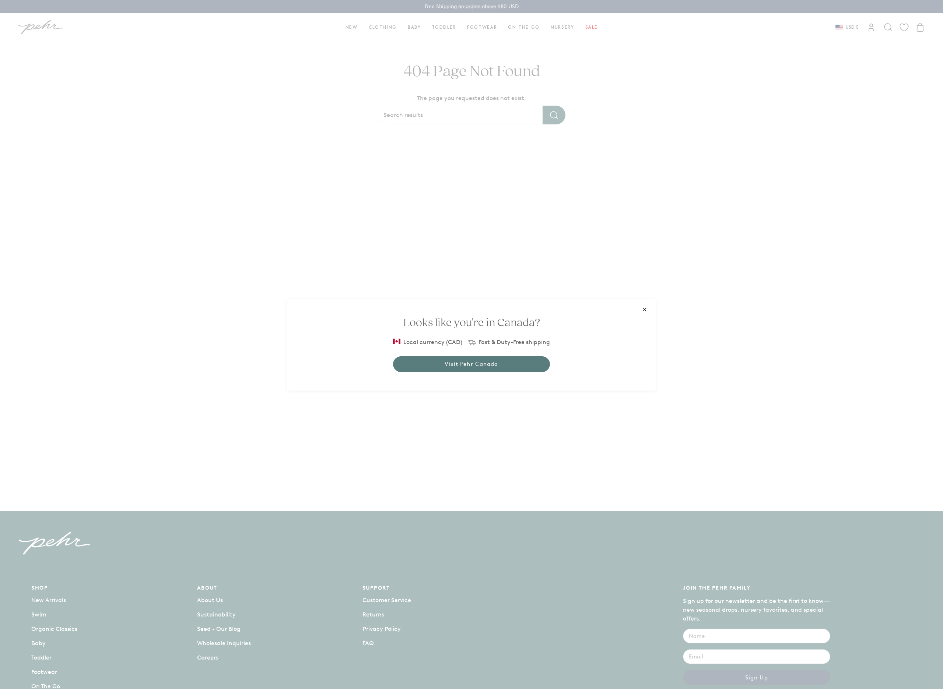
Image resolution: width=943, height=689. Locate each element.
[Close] (644, 309)
